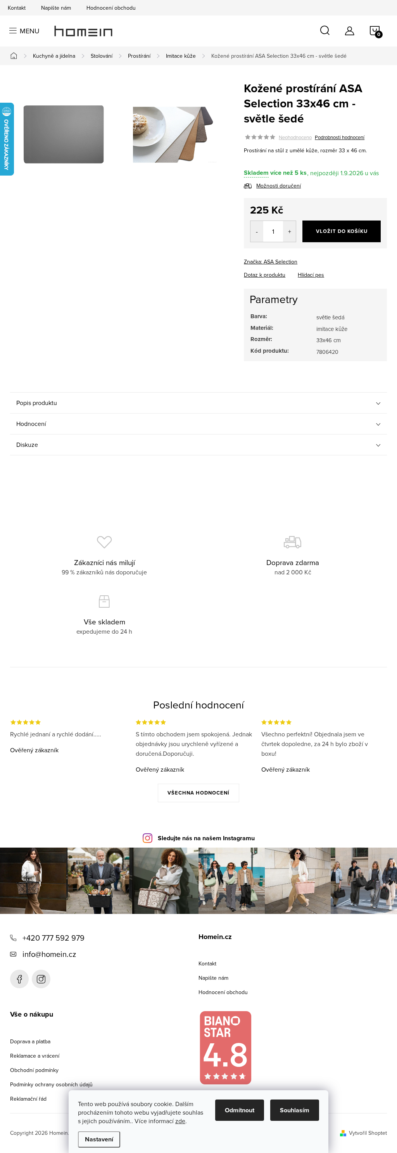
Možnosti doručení (278, 186)
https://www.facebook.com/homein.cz (19, 979)
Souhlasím (294, 1110)
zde (180, 1121)
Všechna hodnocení (198, 792)
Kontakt (17, 8)
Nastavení (99, 1139)
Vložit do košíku (342, 231)
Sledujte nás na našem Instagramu (206, 838)
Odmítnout (239, 1110)
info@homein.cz (49, 954)
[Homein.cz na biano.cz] (225, 1047)
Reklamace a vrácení (34, 1055)
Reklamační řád (28, 1098)
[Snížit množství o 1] (256, 231)
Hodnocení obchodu (111, 8)
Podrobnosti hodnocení (339, 137)
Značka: (270, 261)
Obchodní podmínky (34, 1070)
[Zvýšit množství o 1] (289, 231)
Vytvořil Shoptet (368, 1133)
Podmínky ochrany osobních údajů (51, 1084)
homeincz (41, 979)
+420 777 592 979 (53, 937)
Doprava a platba (30, 1041)
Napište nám (56, 8)
